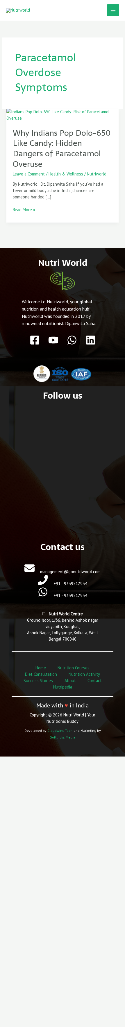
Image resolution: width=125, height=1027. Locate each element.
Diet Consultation (41, 674)
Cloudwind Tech (59, 730)
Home (40, 668)
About (70, 680)
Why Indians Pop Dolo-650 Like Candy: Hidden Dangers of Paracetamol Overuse (62, 148)
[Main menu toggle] (113, 10)
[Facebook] (35, 340)
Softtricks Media (62, 737)
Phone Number (26, 982)
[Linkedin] (90, 340)
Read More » (24, 209)
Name (18, 935)
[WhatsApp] (72, 340)
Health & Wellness (66, 174)
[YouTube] (53, 340)
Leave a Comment (29, 174)
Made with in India (62, 705)
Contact (95, 680)
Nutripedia (62, 687)
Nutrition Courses (74, 668)
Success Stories (38, 680)
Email (17, 958)
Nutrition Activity (84, 674)
